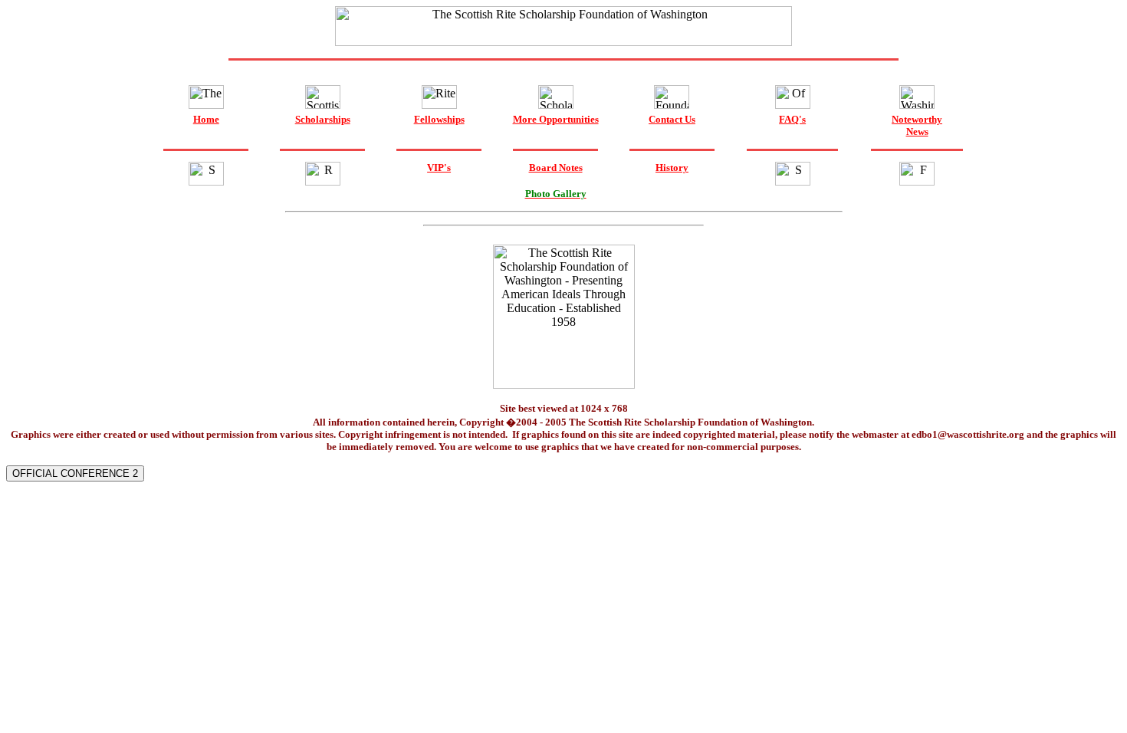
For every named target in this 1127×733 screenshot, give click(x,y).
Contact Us (672, 119)
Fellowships (439, 119)
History (672, 167)
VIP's (439, 167)
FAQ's (792, 119)
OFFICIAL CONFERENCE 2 (75, 473)
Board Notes (556, 167)
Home (206, 119)
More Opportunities (556, 119)
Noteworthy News (917, 125)
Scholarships (322, 119)
